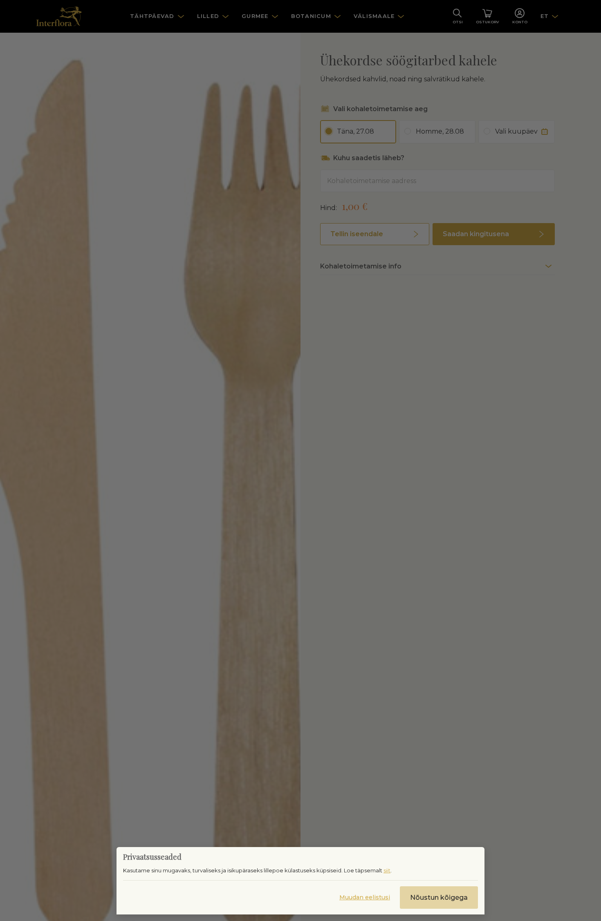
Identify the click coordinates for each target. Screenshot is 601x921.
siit (386, 870)
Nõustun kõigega (439, 897)
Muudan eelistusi (364, 897)
